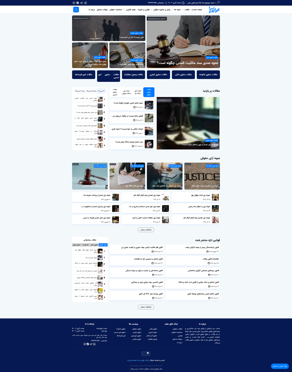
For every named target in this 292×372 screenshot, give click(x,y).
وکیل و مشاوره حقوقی (161, 9)
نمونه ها (177, 9)
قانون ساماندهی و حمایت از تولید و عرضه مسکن (144, 270)
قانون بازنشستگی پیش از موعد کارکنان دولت (202, 247)
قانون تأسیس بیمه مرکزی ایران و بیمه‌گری (147, 282)
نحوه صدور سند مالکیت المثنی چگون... (86, 99)
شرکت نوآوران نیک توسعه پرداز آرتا (138, 360)
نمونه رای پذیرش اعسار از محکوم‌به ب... (95, 206)
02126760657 (152, 2)
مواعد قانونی (130, 9)
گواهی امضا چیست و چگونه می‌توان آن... (127, 116)
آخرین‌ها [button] (101, 91)
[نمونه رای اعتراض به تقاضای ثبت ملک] (164, 176)
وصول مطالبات (152, 339)
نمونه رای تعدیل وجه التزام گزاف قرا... (196, 217)
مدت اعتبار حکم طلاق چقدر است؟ (130, 64)
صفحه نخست (196, 9)
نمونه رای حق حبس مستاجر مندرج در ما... (144, 206)
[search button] (76, 9)
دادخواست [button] (85, 245)
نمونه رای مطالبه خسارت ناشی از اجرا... (146, 217)
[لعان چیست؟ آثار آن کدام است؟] (108, 28)
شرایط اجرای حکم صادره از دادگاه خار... (86, 264)
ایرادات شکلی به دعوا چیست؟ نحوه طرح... (127, 129)
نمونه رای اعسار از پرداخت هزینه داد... (96, 195)
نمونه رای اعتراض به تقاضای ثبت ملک (166, 185)
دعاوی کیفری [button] (76, 245)
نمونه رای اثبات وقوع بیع (200, 195)
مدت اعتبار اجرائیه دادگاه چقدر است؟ (129, 142)
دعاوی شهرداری (136, 335)
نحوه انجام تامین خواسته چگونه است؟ (128, 103)
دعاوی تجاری (137, 332)
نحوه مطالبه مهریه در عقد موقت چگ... (86, 145)
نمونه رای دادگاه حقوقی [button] (126, 92)
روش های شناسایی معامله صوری (87, 277)
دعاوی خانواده (121, 329)
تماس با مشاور (278, 366)
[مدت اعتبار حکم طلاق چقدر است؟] (127, 55)
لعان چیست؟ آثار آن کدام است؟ (131, 37)
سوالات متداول (102, 9)
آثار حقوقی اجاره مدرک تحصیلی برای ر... (86, 284)
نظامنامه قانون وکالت (211, 259)
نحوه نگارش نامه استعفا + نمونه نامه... (86, 297)
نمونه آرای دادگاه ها (212, 166)
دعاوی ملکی (153, 329)
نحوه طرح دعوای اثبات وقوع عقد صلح (86, 251)
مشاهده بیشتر (146, 229)
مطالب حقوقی (177, 329)
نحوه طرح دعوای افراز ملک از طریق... (86, 119)
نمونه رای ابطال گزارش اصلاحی (94, 185)
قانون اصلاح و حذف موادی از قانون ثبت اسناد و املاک (198, 282)
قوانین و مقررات (143, 9)
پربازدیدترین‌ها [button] (91, 91)
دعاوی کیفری (153, 332)
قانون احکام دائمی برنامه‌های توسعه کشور (203, 294)
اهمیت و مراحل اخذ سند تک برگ (87, 271)
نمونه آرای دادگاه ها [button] (138, 92)
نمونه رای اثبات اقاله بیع (134, 185)
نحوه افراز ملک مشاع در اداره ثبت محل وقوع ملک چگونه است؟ (90, 63)
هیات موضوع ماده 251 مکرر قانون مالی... (200, 3)
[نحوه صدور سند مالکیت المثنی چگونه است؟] (183, 41)
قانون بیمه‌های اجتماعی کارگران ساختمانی (203, 270)
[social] (85, 2)
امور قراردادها (121, 335)
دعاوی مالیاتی (136, 339)
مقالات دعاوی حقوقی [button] (149, 92)
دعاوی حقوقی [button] (103, 245)
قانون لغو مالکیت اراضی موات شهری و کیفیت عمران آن (142, 247)
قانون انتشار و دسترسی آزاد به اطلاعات (148, 259)
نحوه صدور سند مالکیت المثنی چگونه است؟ (187, 63)
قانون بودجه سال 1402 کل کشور (151, 294)
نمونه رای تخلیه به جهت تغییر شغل (204, 185)
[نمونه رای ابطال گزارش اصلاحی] (90, 176)
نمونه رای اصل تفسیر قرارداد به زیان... (96, 217)
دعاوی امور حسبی (120, 332)
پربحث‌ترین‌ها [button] (80, 91)
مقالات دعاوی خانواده (136, 33)
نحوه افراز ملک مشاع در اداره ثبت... (86, 126)
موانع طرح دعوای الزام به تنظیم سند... (86, 291)
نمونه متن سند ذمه (91, 258)
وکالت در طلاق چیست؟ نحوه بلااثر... (86, 132)
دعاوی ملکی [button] (94, 245)
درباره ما (92, 9)
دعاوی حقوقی (136, 329)
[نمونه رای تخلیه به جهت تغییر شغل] (202, 176)
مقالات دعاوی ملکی (212, 57)
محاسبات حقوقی (116, 9)
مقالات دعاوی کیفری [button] (115, 92)
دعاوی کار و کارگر (151, 335)
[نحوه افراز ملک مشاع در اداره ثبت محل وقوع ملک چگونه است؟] (90, 55)
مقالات (187, 9)
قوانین (180, 335)
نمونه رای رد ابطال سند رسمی (199, 206)
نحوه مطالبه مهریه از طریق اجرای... (86, 139)
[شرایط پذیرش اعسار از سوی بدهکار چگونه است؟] (188, 123)
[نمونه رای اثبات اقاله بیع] (127, 176)
